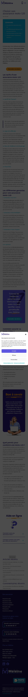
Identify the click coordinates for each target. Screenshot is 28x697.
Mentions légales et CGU (8, 363)
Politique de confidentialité (19, 363)
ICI (11, 346)
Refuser (14, 355)
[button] (25, 334)
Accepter (14, 351)
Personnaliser (14, 360)
